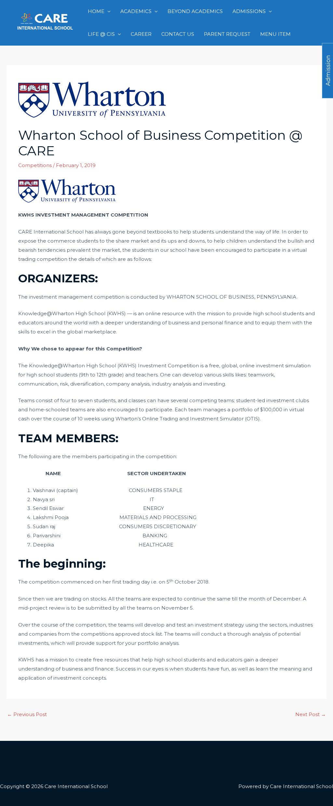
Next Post (310, 714)
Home (96, 11)
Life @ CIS (101, 34)
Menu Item (275, 34)
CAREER (141, 34)
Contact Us (177, 34)
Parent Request (227, 34)
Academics (136, 11)
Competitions (35, 165)
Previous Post (27, 714)
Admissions (249, 11)
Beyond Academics (195, 11)
